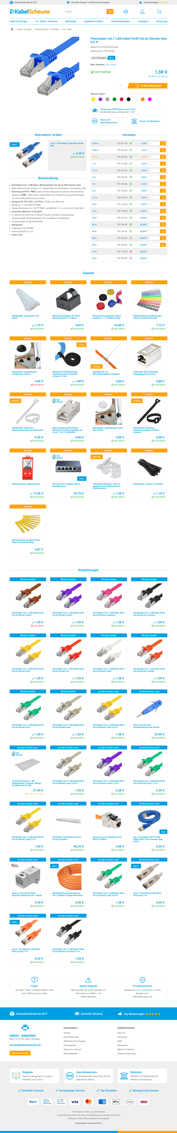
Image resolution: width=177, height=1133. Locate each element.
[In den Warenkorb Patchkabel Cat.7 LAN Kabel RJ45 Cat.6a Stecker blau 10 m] (163, 204)
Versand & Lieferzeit (72, 1049)
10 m (94, 204)
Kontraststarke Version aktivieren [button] (88, 1123)
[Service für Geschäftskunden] (126, 11)
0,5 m (94, 156)
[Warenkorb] (159, 11)
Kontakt (67, 1032)
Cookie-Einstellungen (127, 1053)
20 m (94, 217)
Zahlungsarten (70, 1045)
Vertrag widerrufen (20, 1053)
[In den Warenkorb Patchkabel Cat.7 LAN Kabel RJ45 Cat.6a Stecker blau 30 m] (163, 231)
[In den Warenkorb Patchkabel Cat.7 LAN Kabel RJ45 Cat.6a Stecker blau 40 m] (163, 238)
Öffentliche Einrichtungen (74, 1041)
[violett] (100, 99)
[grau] (107, 99)
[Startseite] (12, 29)
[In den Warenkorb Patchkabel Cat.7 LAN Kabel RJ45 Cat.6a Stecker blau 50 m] (163, 245)
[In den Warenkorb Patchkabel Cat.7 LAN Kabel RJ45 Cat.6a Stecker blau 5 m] (163, 191)
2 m (93, 177)
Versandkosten (99, 1111)
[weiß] (135, 99)
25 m (94, 224)
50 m (94, 244)
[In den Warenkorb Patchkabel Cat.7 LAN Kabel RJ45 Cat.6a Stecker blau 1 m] (163, 164)
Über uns (122, 1032)
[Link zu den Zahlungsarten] (88, 1102)
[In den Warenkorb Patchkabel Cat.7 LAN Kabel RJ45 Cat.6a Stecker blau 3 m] (163, 184)
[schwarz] (128, 99)
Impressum (122, 1037)
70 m (94, 251)
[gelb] (93, 99)
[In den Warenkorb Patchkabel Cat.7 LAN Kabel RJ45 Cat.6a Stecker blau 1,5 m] (163, 170)
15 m (94, 210)
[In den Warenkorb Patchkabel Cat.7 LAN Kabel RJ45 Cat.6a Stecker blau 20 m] (163, 218)
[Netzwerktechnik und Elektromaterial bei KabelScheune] (30, 11)
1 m (93, 163)
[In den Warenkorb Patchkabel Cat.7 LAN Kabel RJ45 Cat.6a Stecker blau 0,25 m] (163, 150)
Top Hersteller (108, 1090)
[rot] (121, 99)
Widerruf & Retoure (126, 1049)
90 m (94, 258)
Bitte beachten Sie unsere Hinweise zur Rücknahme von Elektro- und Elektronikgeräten (88, 993)
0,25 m (95, 150)
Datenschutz (123, 1045)
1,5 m (94, 170)
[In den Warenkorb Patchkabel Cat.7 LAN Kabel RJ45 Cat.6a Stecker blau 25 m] (163, 224)
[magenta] (150, 99)
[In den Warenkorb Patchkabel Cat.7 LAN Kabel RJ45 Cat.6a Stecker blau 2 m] (163, 177)
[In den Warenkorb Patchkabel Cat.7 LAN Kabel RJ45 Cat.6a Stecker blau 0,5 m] (163, 157)
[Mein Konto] (142, 11)
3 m (93, 183)
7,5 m (94, 197)
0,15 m (95, 143)
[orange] (142, 99)
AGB (120, 1041)
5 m (93, 190)
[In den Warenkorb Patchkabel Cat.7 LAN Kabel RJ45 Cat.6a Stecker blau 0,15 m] (163, 143)
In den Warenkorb (151, 85)
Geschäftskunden (71, 1037)
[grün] (114, 99)
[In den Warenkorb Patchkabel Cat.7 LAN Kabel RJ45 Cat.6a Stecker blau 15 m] (163, 211)
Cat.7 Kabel (111, 64)
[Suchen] (109, 11)
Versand (164, 76)
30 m (94, 231)
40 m (94, 238)
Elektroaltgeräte (70, 1053)
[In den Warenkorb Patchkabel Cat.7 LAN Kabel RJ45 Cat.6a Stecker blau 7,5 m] (163, 197)
